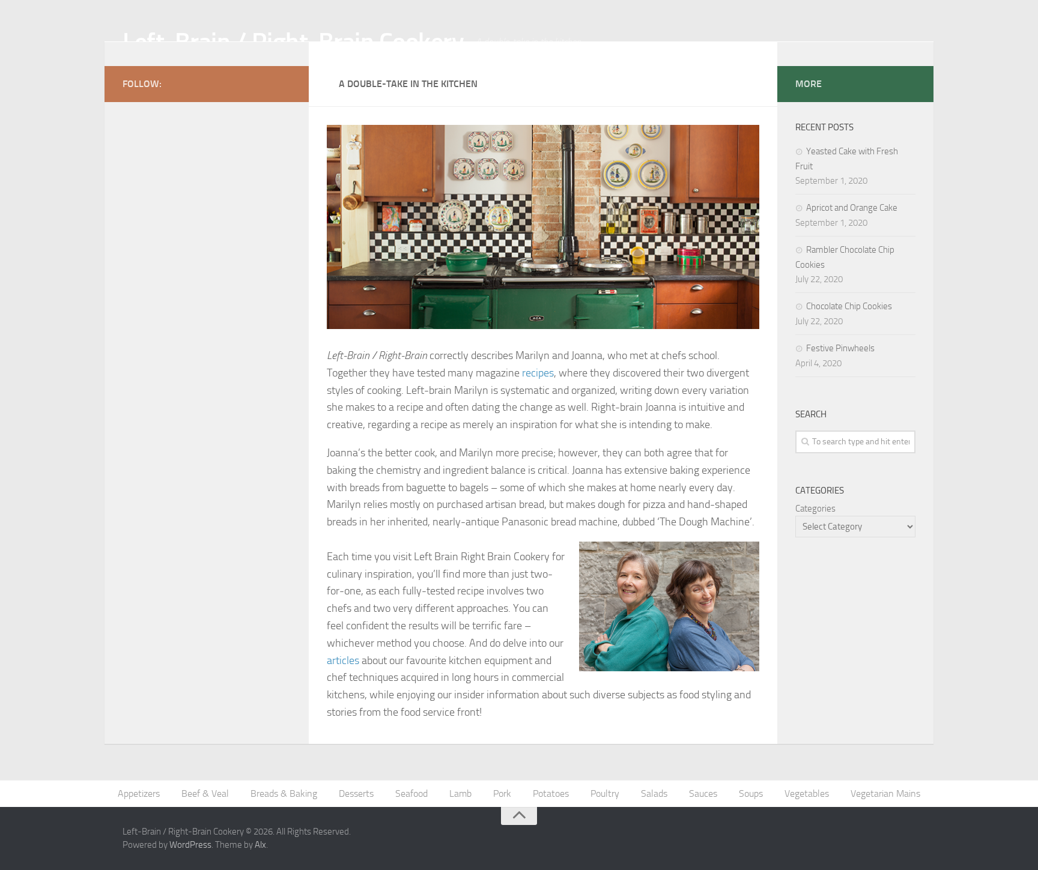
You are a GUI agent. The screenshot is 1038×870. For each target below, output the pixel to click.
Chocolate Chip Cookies (849, 306)
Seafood (411, 793)
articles (343, 660)
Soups (751, 793)
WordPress (190, 844)
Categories (815, 508)
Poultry (604, 793)
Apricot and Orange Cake (851, 207)
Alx (260, 844)
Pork (502, 793)
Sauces (703, 793)
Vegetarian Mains (885, 793)
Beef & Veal (205, 793)
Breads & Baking (283, 793)
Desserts (356, 793)
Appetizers (139, 793)
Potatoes (551, 793)
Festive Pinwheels (840, 348)
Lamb (460, 793)
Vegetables (807, 793)
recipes (538, 372)
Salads (654, 793)
